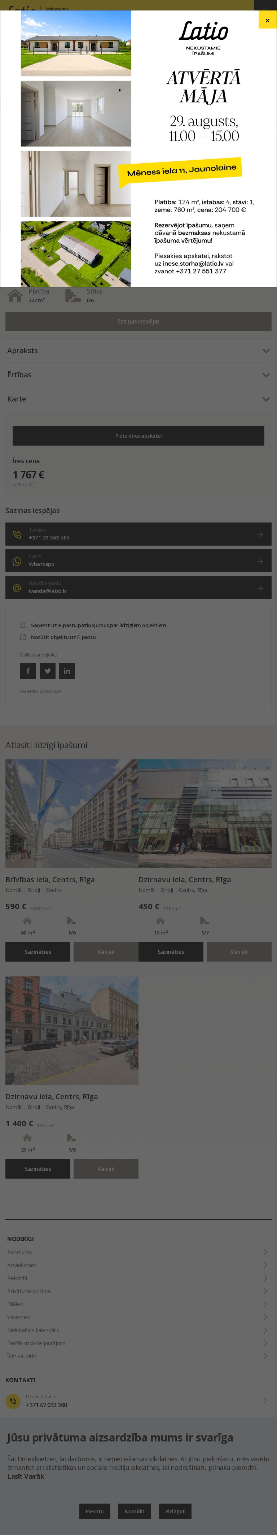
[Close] (268, 19)
